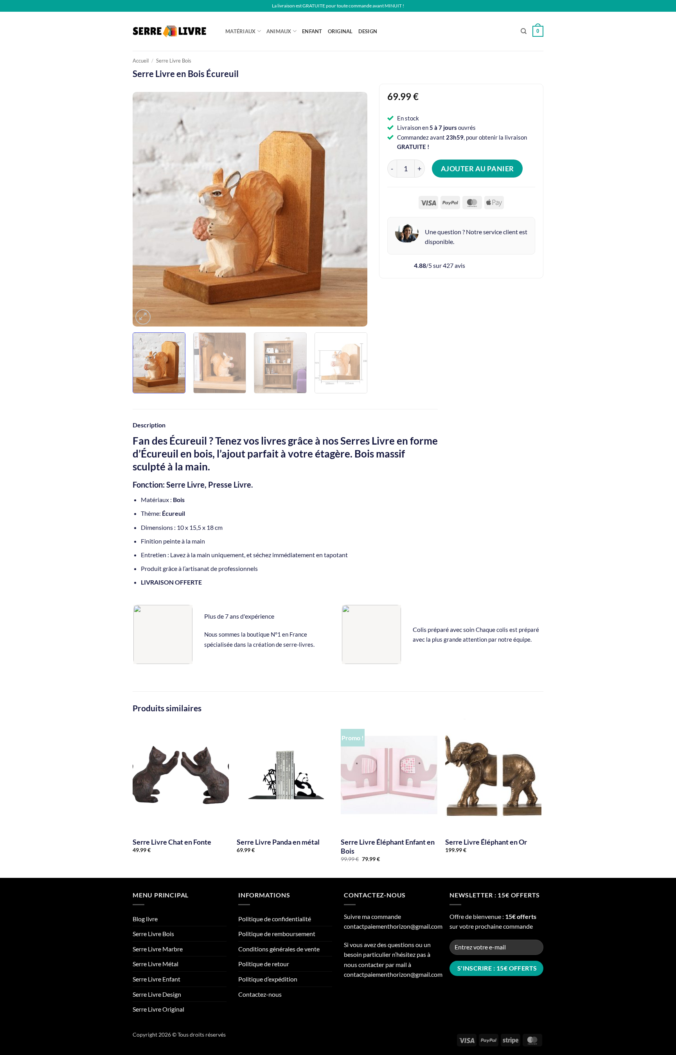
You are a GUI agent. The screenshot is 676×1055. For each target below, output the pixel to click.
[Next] (353, 209)
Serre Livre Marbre (158, 949)
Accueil (141, 60)
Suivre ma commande (372, 916)
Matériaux (240, 31)
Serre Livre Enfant (156, 979)
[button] (537, 31)
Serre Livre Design (157, 994)
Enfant (312, 31)
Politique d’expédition (267, 979)
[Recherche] (524, 31)
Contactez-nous (260, 994)
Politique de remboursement (276, 933)
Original (340, 31)
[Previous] (147, 209)
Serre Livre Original (158, 1009)
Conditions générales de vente (279, 949)
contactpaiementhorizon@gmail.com (393, 926)
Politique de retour (263, 963)
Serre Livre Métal (155, 963)
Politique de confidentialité (274, 918)
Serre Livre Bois (173, 60)
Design (368, 31)
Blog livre (145, 918)
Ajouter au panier (477, 168)
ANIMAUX (278, 31)
